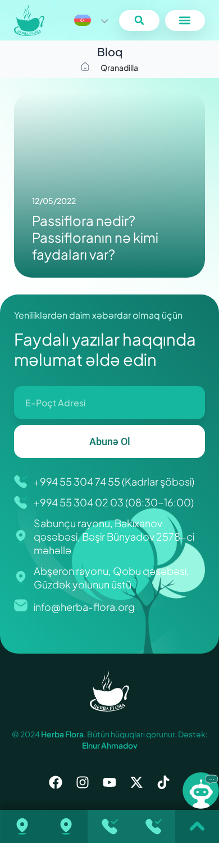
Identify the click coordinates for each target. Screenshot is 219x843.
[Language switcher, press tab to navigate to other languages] (91, 20)
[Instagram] (82, 782)
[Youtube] (109, 782)
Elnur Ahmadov (110, 745)
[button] (139, 20)
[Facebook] (55, 782)
